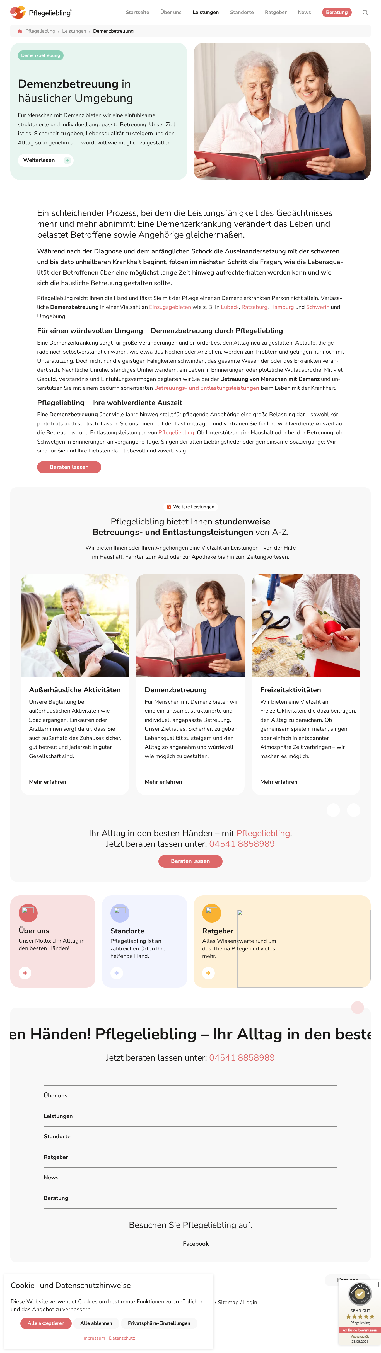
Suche (365, 12)
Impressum (94, 1338)
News (304, 12)
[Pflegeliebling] (41, 12)
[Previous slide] (333, 810)
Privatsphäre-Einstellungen (159, 1323)
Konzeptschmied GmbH (98, 1334)
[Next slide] (353, 810)
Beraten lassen (69, 467)
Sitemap (228, 1302)
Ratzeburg (254, 307)
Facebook (196, 1244)
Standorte (242, 12)
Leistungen (206, 12)
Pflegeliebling (40, 31)
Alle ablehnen (96, 1323)
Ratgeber (276, 12)
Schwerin (317, 307)
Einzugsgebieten (170, 307)
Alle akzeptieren (46, 1323)
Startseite (137, 12)
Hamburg (282, 307)
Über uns (171, 12)
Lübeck (230, 307)
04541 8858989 (242, 844)
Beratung (337, 12)
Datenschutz (122, 1338)
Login (250, 1302)
